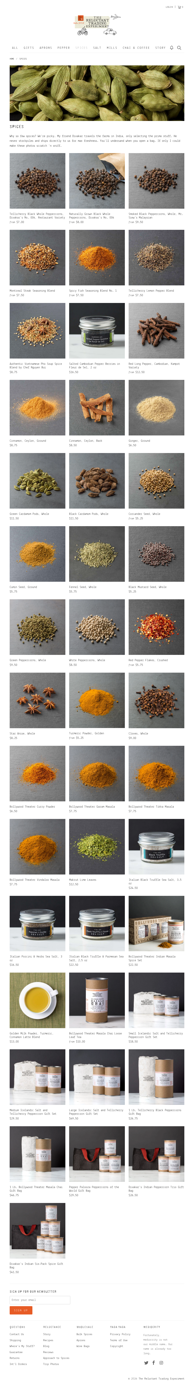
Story (160, 48)
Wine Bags (83, 1346)
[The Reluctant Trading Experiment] (97, 24)
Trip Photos (51, 1364)
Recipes (48, 1340)
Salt (97, 48)
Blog (46, 1346)
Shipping (15, 1340)
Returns (15, 1358)
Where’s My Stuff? (22, 1346)
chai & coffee (136, 48)
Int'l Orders (18, 1364)
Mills (112, 48)
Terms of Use (119, 1340)
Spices (81, 48)
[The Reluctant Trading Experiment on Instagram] (161, 1363)
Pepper (64, 48)
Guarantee (16, 1352)
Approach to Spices (56, 1358)
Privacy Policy (120, 1334)
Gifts (29, 48)
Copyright (116, 1346)
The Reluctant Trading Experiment (161, 1378)
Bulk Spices (84, 1334)
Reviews (48, 1352)
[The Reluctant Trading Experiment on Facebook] (154, 1363)
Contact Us (17, 1334)
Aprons (46, 48)
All (15, 48)
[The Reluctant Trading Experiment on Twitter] (146, 1363)
